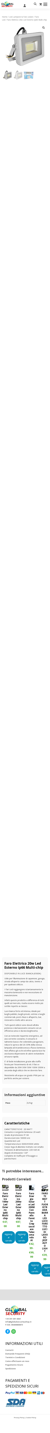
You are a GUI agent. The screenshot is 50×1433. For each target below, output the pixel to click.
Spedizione (10, 1368)
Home (4, 17)
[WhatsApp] (13, 1331)
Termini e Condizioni (15, 1357)
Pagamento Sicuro (14, 1365)
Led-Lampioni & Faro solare (21, 17)
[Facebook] (7, 1331)
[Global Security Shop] (7, 4)
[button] (43, 27)
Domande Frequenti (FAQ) (17, 1353)
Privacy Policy (19, 1418)
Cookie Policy (31, 1418)
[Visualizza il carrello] (41, 4)
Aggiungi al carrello (8, 1237)
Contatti (9, 1350)
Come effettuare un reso (17, 1361)
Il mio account (25, 5)
